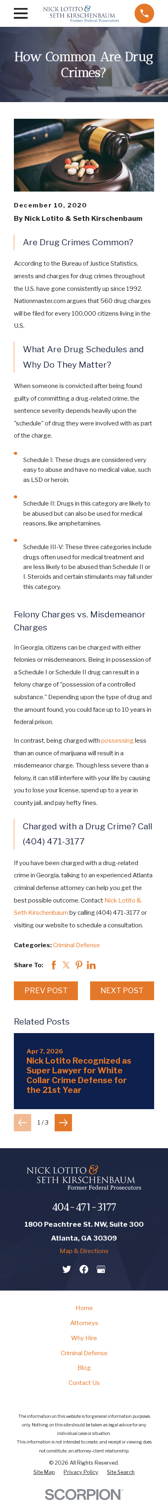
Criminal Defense (76, 945)
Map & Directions (84, 1251)
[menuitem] (44, 1472)
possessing (117, 740)
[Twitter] (66, 1269)
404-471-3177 (84, 1207)
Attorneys (84, 1323)
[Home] (81, 13)
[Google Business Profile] (101, 1269)
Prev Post (46, 990)
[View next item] (63, 1123)
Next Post (122, 990)
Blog (84, 1367)
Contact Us (84, 1383)
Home (84, 1308)
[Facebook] (84, 1269)
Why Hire (84, 1338)
